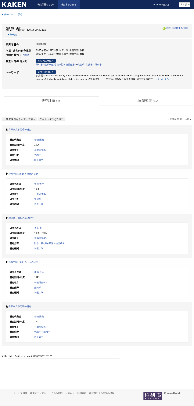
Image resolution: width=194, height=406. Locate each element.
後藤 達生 (39, 184)
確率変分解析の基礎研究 (21, 218)
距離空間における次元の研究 (23, 174)
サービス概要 (20, 393)
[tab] (51, 100)
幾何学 (39, 64)
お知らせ (69, 393)
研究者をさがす (69, 4)
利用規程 (81, 393)
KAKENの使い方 (161, 4)
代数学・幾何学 (94, 64)
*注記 (185, 28)
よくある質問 (56, 393)
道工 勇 (38, 228)
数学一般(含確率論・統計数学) (60, 64)
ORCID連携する (174, 28)
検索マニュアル (38, 393)
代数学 (80, 64)
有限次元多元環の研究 (20, 129)
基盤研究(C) (40, 150)
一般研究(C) (40, 194)
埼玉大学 (38, 160)
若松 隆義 (39, 139)
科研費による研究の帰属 (101, 393)
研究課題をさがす (46, 4)
